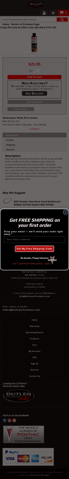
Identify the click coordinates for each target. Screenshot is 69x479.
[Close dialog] (66, 212)
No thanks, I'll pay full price (35, 258)
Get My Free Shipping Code (34, 249)
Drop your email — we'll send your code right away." (33, 233)
